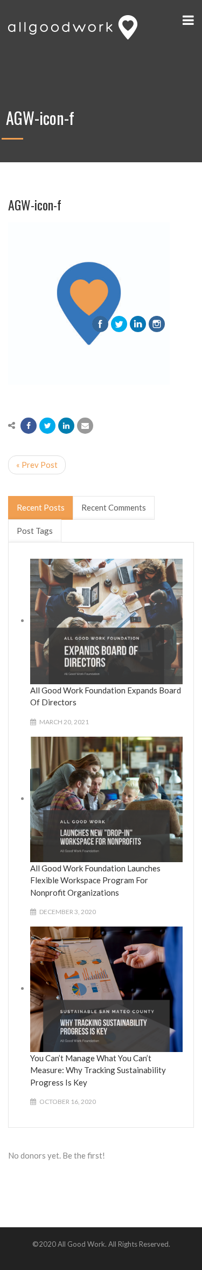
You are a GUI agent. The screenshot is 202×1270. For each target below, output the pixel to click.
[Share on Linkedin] (66, 426)
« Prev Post (37, 464)
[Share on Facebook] (28, 426)
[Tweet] (47, 426)
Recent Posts (41, 507)
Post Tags (35, 530)
